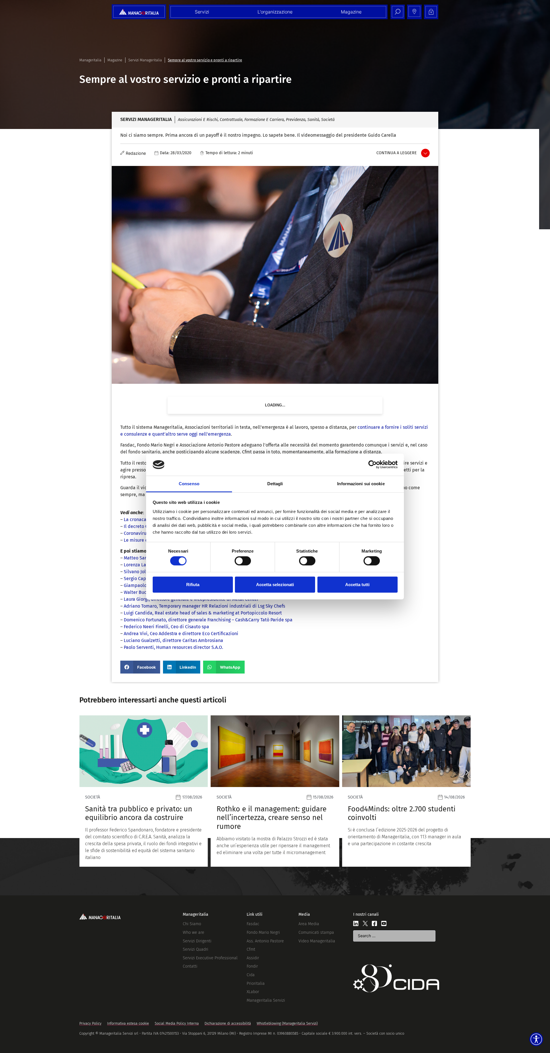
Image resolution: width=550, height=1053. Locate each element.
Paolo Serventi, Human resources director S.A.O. (173, 647)
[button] (140, 667)
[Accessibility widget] (536, 1039)
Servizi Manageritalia (145, 60)
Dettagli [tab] (275, 483)
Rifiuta (192, 584)
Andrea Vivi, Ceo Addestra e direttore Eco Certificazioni (181, 633)
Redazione (136, 153)
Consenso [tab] (189, 483)
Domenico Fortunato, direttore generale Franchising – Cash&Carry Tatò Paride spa (208, 620)
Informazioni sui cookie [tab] (360, 483)
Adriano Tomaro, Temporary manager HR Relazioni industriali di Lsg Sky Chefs (204, 606)
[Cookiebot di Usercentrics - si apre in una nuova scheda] (372, 464)
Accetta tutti (357, 584)
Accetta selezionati (275, 584)
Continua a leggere (396, 152)
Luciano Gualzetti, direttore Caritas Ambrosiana (173, 640)
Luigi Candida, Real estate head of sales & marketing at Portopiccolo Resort (203, 613)
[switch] (243, 560)
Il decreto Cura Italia (145, 526)
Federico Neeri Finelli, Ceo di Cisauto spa (166, 626)
